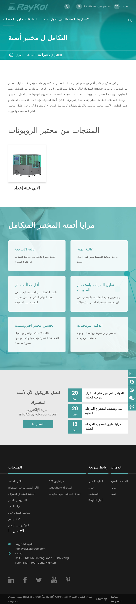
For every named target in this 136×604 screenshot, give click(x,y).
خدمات (116, 467)
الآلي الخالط (15, 481)
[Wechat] (132, 398)
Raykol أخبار (95, 500)
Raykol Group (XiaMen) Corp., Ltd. (45, 597)
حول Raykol (95, 481)
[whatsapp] (132, 390)
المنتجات (30, 55)
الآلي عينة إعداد (27, 188)
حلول (91, 488)
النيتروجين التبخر (17, 500)
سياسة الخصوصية (116, 599)
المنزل (19, 55)
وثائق (113, 488)
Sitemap (101, 599)
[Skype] (132, 382)
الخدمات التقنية (119, 481)
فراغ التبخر (14, 506)
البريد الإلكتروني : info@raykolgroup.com (38, 412)
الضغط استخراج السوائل (21, 494)
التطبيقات (93, 494)
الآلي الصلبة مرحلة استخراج (23, 488)
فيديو (113, 494)
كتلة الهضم (14, 519)
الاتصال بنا (38, 424)
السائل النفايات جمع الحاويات (65, 494)
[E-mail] (132, 373)
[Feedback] (132, 406)
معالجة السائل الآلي (19, 513)
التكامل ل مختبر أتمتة (50, 55)
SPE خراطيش (56, 481)
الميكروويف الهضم (18, 525)
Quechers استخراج (60, 488)
